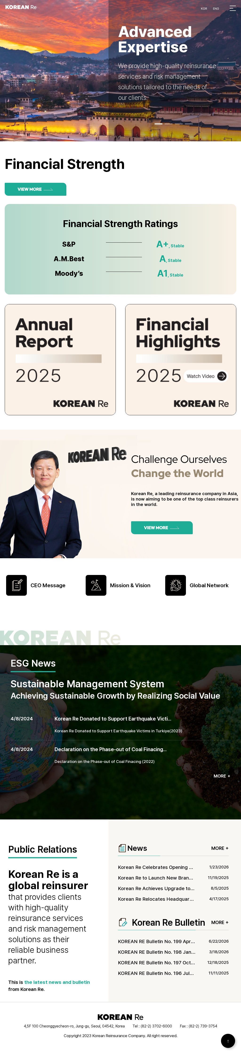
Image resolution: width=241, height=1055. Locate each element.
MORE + (222, 776)
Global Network (209, 585)
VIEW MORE (30, 189)
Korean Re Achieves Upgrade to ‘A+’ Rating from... (175, 888)
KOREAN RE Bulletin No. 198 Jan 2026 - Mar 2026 (174, 952)
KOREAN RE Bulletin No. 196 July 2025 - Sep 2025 (174, 973)
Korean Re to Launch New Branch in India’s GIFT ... (175, 878)
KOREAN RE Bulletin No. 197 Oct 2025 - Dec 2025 (174, 962)
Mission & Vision (130, 585)
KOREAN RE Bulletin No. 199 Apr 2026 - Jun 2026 (174, 941)
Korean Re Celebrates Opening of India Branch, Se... (177, 867)
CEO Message (48, 585)
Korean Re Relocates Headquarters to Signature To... (178, 899)
